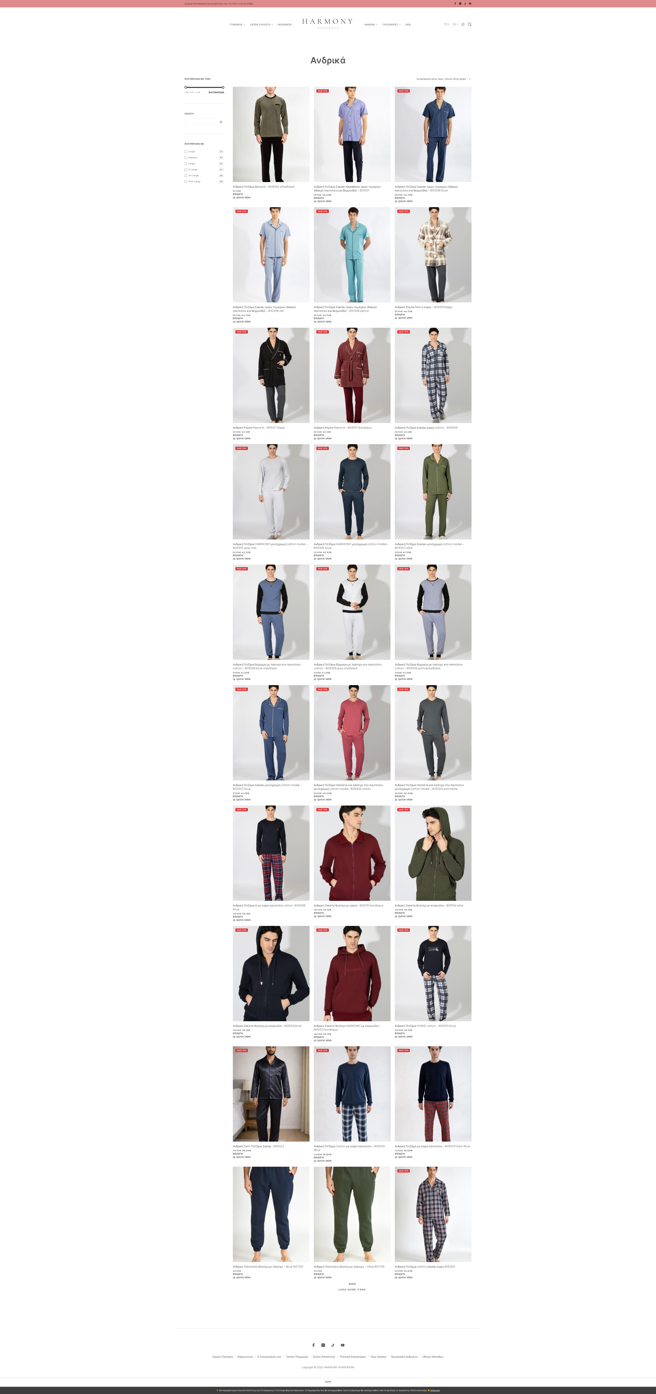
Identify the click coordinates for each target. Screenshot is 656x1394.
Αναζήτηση (220, 122)
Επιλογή (238, 194)
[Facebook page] (455, 3)
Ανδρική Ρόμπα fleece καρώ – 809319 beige (423, 307)
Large (191, 163)
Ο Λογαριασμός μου (269, 1356)
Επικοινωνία (245, 1356)
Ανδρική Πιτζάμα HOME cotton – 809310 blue (425, 1026)
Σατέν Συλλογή (260, 24)
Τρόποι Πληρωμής (297, 1356)
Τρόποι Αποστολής (324, 1356)
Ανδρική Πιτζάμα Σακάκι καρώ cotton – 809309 (426, 427)
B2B (408, 24)
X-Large (192, 169)
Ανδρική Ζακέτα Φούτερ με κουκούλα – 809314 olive (429, 905)
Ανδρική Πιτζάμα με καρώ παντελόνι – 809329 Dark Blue (432, 1146)
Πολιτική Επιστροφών (353, 1356)
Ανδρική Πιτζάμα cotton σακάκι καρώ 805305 (425, 1266)
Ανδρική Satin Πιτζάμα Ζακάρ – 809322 (258, 1146)
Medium (193, 157)
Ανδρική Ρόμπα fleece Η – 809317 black (259, 427)
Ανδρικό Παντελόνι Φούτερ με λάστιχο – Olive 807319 (349, 1266)
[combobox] (444, 79)
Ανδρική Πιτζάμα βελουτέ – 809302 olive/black (264, 186)
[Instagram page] (460, 3)
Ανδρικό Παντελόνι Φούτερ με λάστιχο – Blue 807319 (268, 1266)
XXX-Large (194, 181)
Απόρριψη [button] (435, 1390)
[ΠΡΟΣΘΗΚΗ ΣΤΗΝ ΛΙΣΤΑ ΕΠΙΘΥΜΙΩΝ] (271, 175)
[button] (446, 24)
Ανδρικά (369, 24)
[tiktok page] (465, 3)
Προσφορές (390, 24)
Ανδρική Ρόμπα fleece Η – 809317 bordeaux (343, 427)
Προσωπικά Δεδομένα (404, 1356)
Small (191, 151)
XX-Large (193, 175)
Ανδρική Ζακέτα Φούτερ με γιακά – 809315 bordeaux (349, 905)
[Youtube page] (470, 3)
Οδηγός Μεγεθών (432, 1356)
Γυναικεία (236, 24)
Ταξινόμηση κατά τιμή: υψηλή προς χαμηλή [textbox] (442, 79)
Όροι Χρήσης (378, 1356)
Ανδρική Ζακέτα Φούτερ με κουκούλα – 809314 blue (267, 1026)
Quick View (243, 197)
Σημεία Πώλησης (223, 1356)
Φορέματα (285, 24)
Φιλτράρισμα (216, 92)
